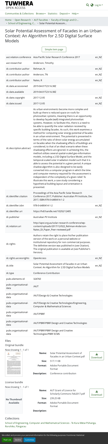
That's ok (7, 439)
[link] (96, 355)
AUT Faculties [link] (41, 19)
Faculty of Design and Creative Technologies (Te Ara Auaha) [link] (65, 19)
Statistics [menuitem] (52, 13)
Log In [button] (98, 5)
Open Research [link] (23, 19)
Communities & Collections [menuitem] (19, 13)
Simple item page (54, 49)
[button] (19, 5)
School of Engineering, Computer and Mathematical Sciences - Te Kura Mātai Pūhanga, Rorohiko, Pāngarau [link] (22, 23)
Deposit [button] (64, 13)
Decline (18, 439)
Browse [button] (40, 13)
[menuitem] (41, 13)
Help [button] (74, 13)
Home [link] (8, 19)
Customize (29, 439)
